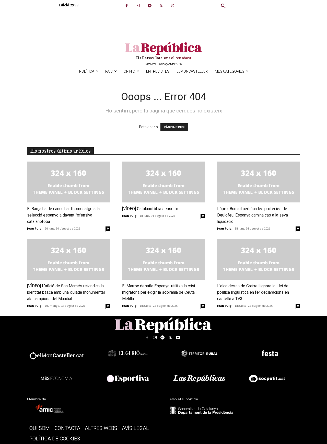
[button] (223, 6)
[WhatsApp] (172, 5)
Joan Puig (34, 228)
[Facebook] (126, 5)
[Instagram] (138, 5)
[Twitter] (161, 5)
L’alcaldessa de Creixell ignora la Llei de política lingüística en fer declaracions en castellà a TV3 (253, 292)
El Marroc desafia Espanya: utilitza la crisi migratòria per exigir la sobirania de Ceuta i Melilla (159, 292)
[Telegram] (149, 5)
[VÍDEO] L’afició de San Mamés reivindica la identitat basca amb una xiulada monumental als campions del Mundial (66, 292)
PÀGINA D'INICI (174, 127)
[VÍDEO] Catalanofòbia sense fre (151, 209)
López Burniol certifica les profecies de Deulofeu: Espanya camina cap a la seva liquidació (252, 215)
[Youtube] (178, 338)
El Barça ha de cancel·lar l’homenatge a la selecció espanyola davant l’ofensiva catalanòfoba (63, 215)
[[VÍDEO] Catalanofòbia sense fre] (163, 182)
